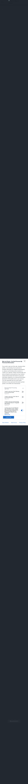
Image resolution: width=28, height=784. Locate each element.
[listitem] (14, 388)
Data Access (14, 422)
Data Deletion (5, 422)
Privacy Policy (22, 422)
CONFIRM (8, 417)
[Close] (25, 361)
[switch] (22, 392)
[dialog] (14, 392)
